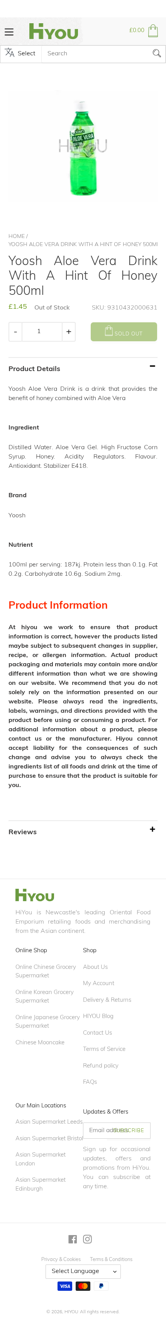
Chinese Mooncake (39, 1043)
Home (16, 237)
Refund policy (101, 1066)
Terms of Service (104, 1049)
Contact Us (97, 1033)
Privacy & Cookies (61, 1259)
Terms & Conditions (111, 1259)
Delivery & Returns (107, 1000)
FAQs (90, 1082)
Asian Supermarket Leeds (49, 1122)
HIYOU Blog (98, 1017)
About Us (95, 967)
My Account (98, 984)
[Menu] (9, 31)
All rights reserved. (100, 1312)
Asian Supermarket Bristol (49, 1139)
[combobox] (103, 54)
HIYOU (71, 1312)
